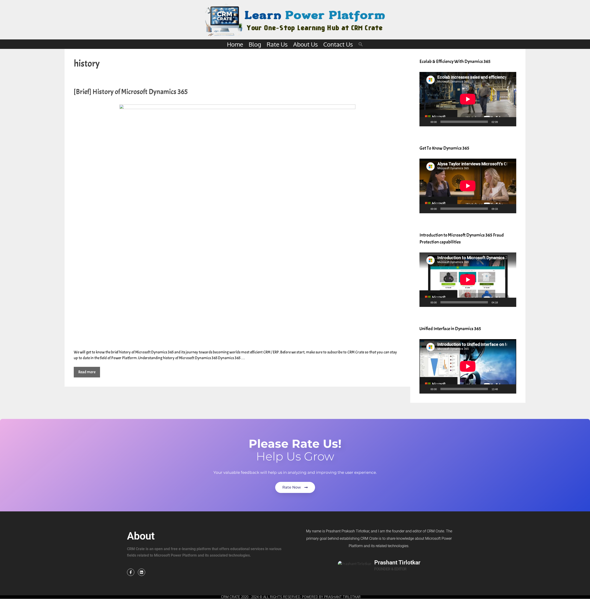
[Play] (425, 121)
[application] (467, 99)
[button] (361, 44)
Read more (86, 372)
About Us (305, 44)
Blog (255, 44)
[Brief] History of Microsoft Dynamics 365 (131, 91)
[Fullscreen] (510, 121)
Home (235, 44)
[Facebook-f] (130, 572)
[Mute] (503, 121)
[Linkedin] (141, 572)
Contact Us (338, 44)
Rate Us (277, 44)
